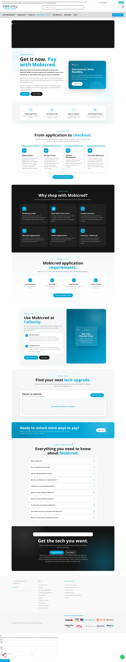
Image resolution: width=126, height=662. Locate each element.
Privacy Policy (69, 590)
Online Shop (21, 15)
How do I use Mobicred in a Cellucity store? (44, 480)
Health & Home (43, 600)
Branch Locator (43, 608)
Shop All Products (97, 395)
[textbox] (15, 654)
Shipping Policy (69, 592)
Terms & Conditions (71, 585)
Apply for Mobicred (31, 357)
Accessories (42, 595)
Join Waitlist (4, 660)
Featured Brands (9, 15)
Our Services (57, 15)
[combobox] (15, 654)
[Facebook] (13, 591)
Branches (67, 15)
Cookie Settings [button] (103, 2)
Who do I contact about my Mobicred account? (45, 517)
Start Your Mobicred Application (63, 177)
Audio (40, 598)
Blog (75, 15)
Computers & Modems (45, 592)
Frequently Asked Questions (73, 595)
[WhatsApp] (28, 591)
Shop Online (44, 357)
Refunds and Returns (71, 587)
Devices (41, 587)
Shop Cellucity (36, 94)
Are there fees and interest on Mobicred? (43, 505)
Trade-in (31, 15)
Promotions (42, 603)
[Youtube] (19, 591)
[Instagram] (16, 591)
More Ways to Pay (43, 15)
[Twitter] (25, 591)
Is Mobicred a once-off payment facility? (43, 486)
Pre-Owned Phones (44, 590)
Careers (67, 598)
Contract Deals (43, 585)
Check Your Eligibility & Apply (63, 295)
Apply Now (25, 94)
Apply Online (77, 83)
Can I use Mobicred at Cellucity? (40, 467)
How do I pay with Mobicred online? (41, 473)
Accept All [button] (121, 2)
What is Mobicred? (36, 461)
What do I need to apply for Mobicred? (42, 492)
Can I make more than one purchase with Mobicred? (46, 511)
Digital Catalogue (44, 605)
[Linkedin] (22, 591)
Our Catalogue (117, 15)
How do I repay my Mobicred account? (42, 499)
